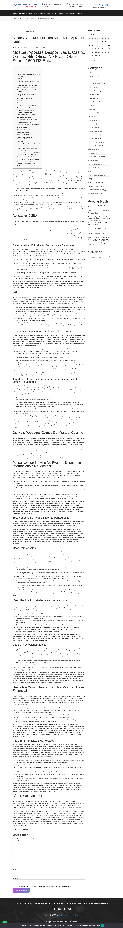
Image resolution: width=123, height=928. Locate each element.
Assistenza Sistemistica (43, 904)
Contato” (19, 78)
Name (15, 861)
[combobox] (99, 256)
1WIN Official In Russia (97, 83)
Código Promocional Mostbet (25, 108)
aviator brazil (93, 113)
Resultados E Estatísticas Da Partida (27, 105)
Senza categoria (23, 829)
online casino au (94, 164)
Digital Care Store (37, 13)
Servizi (50, 13)
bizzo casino (93, 120)
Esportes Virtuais (22, 127)
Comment (16, 841)
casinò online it (94, 138)
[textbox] (99, 257)
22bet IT (92, 105)
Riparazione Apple (74, 904)
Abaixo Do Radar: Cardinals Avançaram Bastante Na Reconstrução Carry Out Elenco (28, 163)
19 (105, 49)
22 (92, 52)
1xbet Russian (94, 102)
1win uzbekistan (94, 91)
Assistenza (69, 13)
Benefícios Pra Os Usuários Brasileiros (28, 159)
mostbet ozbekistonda (96, 157)
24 (99, 52)
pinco (91, 171)
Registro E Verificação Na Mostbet (27, 114)
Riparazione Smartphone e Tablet (95, 904)
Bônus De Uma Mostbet (24, 117)
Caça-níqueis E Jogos (23, 132)
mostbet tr (92, 160)
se (90, 179)
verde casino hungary (96, 190)
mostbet (48, 241)
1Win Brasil (93, 76)
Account (59, 13)
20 (109, 49)
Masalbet (92, 153)
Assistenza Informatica (24, 904)
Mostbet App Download (24, 122)
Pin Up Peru (93, 168)
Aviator (91, 109)
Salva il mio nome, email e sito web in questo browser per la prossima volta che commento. (43, 887)
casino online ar (94, 135)
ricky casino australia (96, 175)
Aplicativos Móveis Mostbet (25, 157)
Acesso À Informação (23, 134)
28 (89, 55)
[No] (121, 925)
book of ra (92, 124)
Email (15, 869)
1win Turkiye (93, 87)
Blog (21, 18)
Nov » (93, 60)
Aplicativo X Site (21, 72)
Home (15, 13)
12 (105, 45)
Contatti (80, 13)
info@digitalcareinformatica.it (100, 7)
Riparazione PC (60, 904)
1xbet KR (92, 98)
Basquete (20, 141)
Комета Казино (94, 193)
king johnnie (93, 149)
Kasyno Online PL (95, 146)
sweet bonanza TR (95, 186)
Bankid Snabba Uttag (96, 233)
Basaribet (92, 116)
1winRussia (93, 94)
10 (99, 45)
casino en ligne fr (95, 127)
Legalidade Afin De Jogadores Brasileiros (28, 124)
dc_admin (16, 32)
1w (90, 73)
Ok (102, 925)
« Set (89, 60)
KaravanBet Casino (95, 142)
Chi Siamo (23, 13)
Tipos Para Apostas (22, 103)
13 (109, 45)
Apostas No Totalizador (23, 129)
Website (15, 878)
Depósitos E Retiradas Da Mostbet (27, 119)
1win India (92, 80)
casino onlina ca (94, 131)
